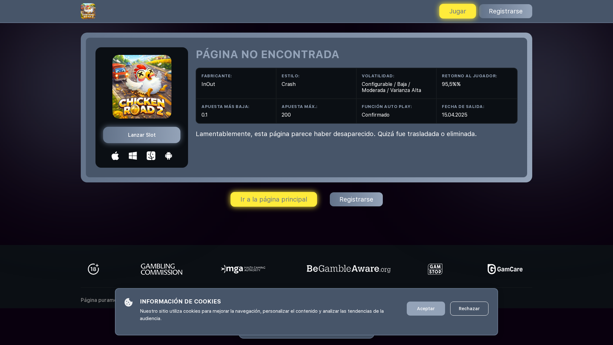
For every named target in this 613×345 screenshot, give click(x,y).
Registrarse (506, 11)
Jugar (457, 11)
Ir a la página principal (273, 199)
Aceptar (426, 308)
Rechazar (469, 308)
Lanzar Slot (142, 135)
